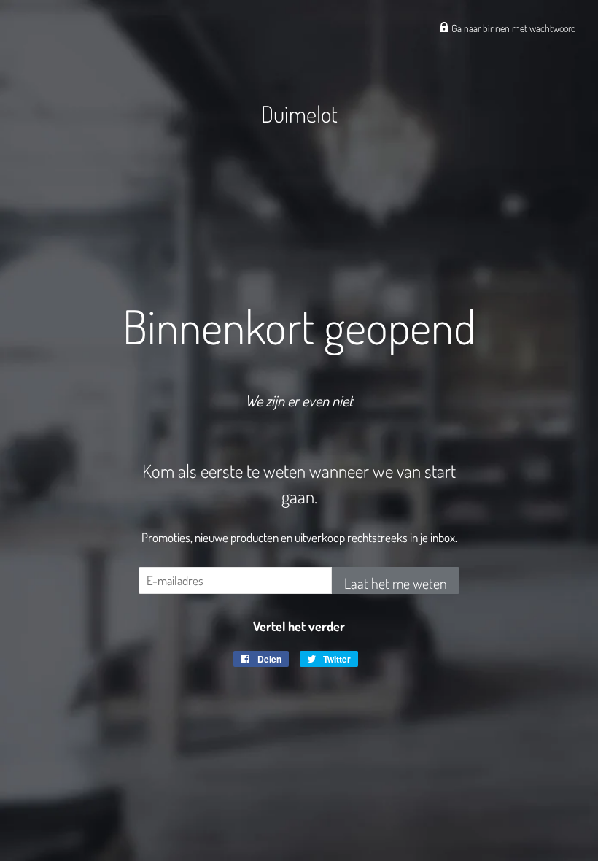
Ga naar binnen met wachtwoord (512, 28)
